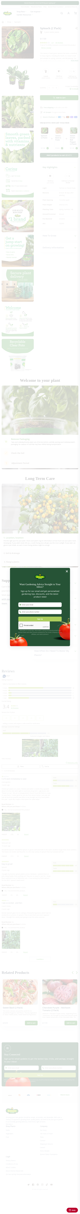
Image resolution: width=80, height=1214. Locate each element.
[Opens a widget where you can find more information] (72, 1210)
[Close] (67, 571)
